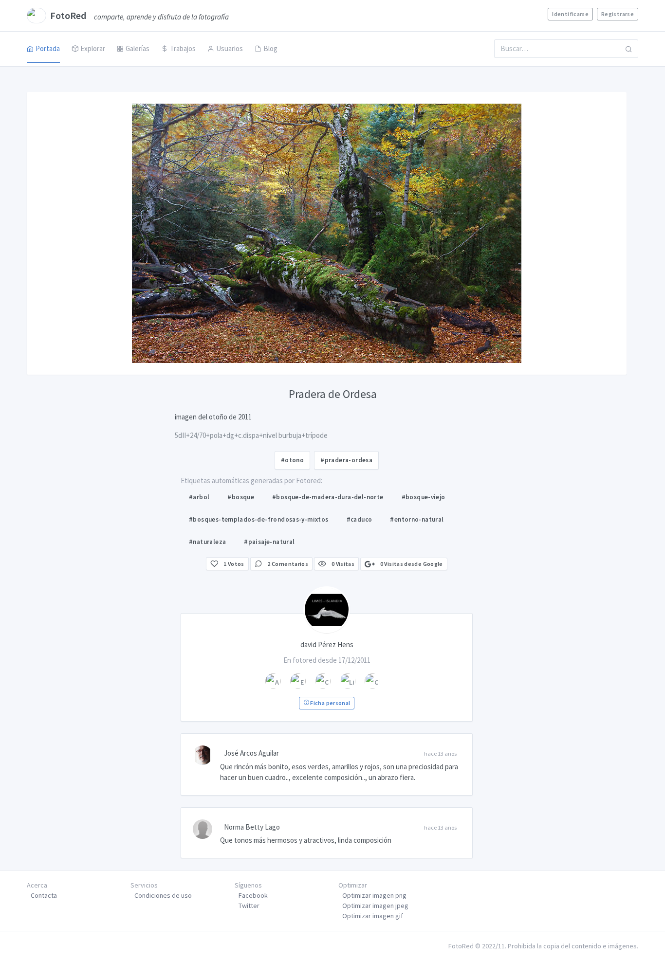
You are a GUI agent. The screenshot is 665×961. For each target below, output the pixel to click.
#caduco (359, 519)
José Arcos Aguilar (251, 753)
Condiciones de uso (163, 895)
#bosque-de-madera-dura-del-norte (327, 497)
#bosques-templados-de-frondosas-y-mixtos (259, 519)
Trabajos (183, 48)
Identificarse (570, 14)
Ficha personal (329, 703)
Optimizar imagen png (374, 895)
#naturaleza (207, 542)
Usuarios (229, 48)
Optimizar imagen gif (372, 915)
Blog (270, 48)
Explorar (92, 48)
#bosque (240, 497)
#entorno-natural (416, 519)
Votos (233, 563)
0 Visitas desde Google (411, 563)
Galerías (137, 48)
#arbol (199, 497)
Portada (48, 48)
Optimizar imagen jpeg (375, 905)
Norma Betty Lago (252, 827)
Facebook (253, 895)
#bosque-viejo (423, 497)
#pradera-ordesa (346, 460)
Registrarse (617, 14)
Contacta (44, 895)
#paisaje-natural (269, 542)
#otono (292, 460)
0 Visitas (342, 563)
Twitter (249, 905)
